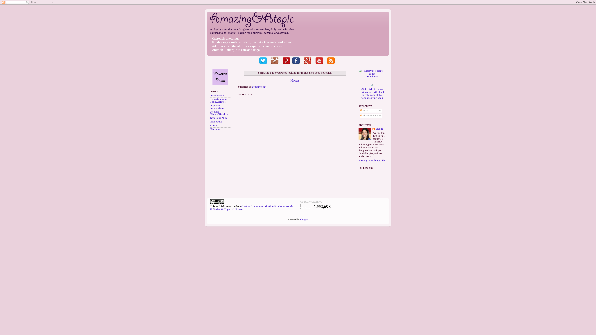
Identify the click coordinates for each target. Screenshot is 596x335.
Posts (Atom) (259, 87)
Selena (379, 129)
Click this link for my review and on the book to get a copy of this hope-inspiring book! (372, 93)
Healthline (372, 76)
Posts (365, 110)
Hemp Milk (216, 121)
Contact (214, 125)
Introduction (217, 95)
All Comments (370, 115)
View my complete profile (372, 160)
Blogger (304, 219)
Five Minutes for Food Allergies (219, 100)
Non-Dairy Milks (218, 118)
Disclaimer (216, 129)
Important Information (217, 106)
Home (294, 80)
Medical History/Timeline (219, 113)
